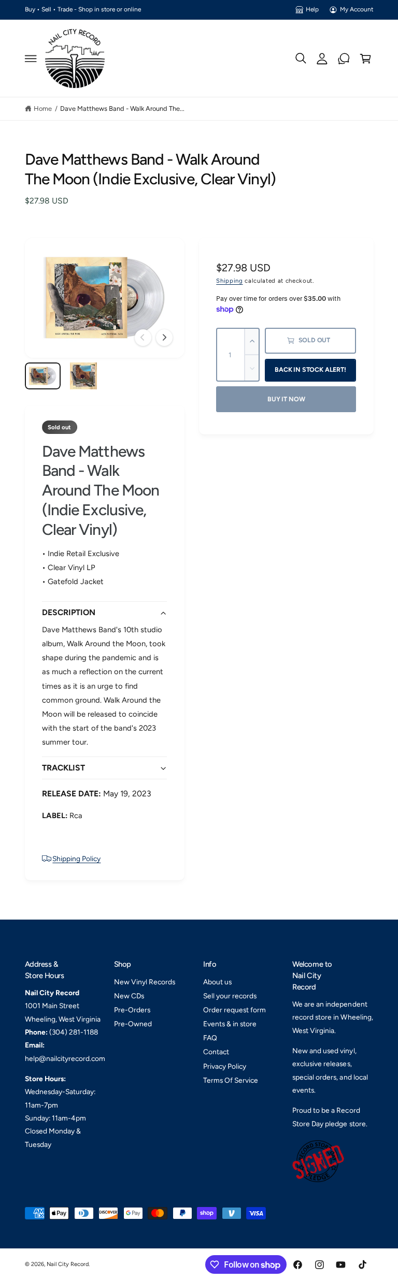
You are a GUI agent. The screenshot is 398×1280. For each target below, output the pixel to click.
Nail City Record (68, 1264)
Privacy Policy (224, 1066)
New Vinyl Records (144, 982)
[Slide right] (164, 337)
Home (43, 108)
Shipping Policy (76, 858)
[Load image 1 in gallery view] (43, 375)
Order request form (234, 1010)
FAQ (210, 1038)
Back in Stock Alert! (310, 369)
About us (217, 982)
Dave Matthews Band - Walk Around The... (122, 108)
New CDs (129, 996)
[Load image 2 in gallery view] (83, 375)
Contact (216, 1052)
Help (312, 9)
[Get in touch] (344, 58)
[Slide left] (143, 337)
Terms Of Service (230, 1080)
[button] (30, 58)
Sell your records (230, 996)
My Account (356, 9)
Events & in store (230, 1024)
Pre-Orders (132, 1010)
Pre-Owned (133, 1024)
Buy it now (286, 399)
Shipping (229, 280)
